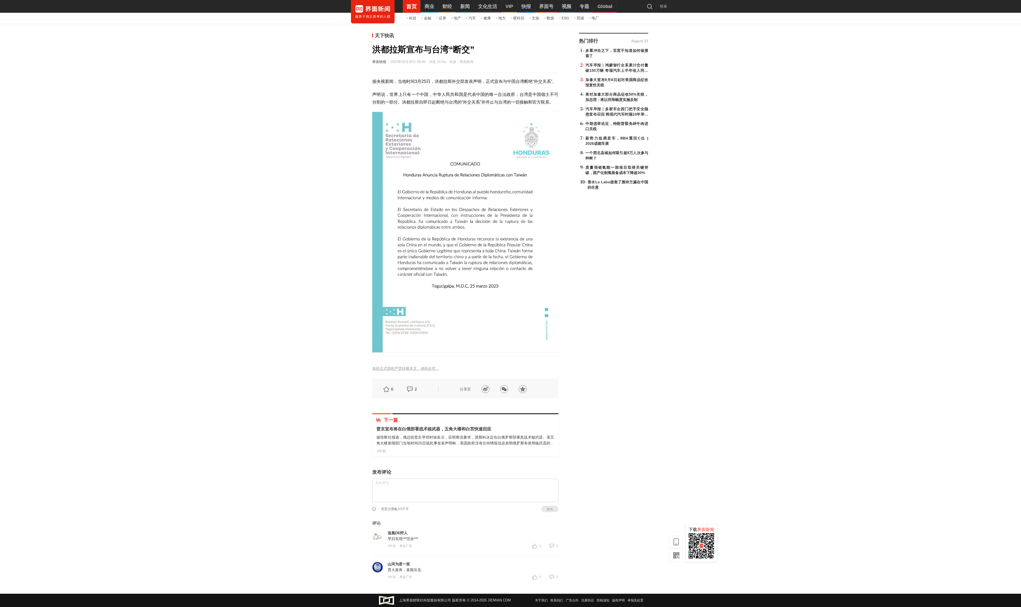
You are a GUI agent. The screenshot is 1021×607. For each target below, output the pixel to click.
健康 (487, 18)
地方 (502, 18)
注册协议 (587, 600)
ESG (565, 18)
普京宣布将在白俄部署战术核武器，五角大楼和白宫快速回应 (433, 429)
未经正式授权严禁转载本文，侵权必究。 (405, 369)
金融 (427, 18)
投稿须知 (603, 600)
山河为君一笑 (399, 564)
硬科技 (518, 18)
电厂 (595, 18)
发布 (550, 509)
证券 (442, 18)
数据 (550, 18)
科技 (412, 18)
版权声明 (618, 600)
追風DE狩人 (398, 533)
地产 (457, 18)
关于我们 (541, 600)
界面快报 (379, 62)
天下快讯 (384, 35)
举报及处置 (635, 600)
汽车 (472, 18)
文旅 (535, 18)
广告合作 (572, 600)
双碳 (580, 18)
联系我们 (556, 600)
